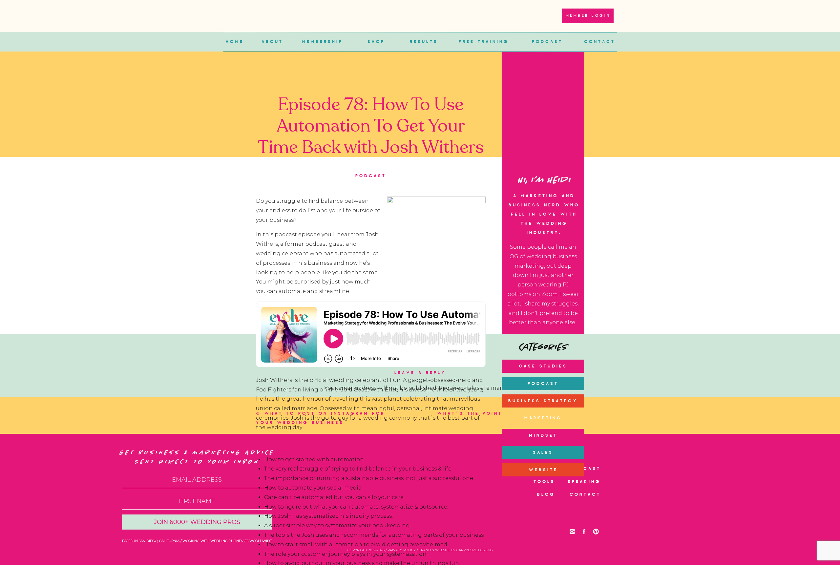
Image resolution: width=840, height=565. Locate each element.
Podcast (370, 176)
